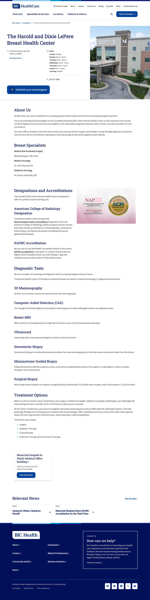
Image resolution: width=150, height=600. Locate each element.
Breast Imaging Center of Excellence (31, 221)
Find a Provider (126, 14)
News (118, 6)
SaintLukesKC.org (130, 6)
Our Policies (16, 588)
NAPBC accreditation (24, 251)
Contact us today (93, 562)
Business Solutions (56, 561)
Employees (53, 545)
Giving (100, 6)
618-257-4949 (54, 79)
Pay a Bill (109, 6)
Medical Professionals (57, 553)
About (72, 6)
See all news (130, 498)
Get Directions (26, 475)
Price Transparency (43, 588)
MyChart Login (62, 6)
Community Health (21, 561)
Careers (81, 6)
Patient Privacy (29, 588)
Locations (26, 23)
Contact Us (91, 6)
